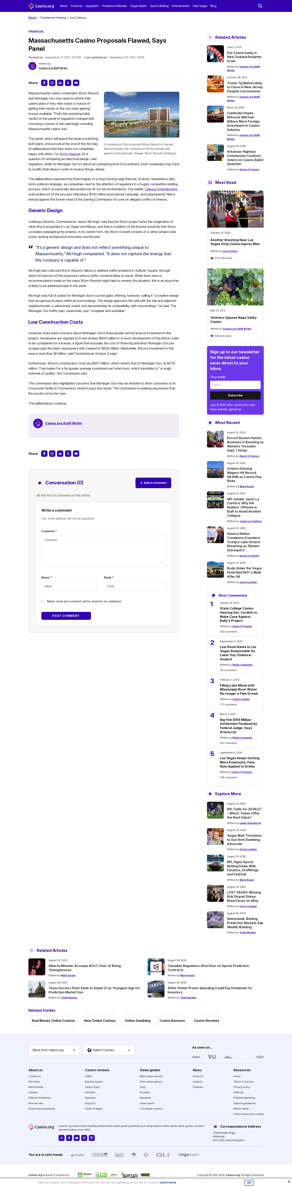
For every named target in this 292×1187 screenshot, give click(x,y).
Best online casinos (151, 1076)
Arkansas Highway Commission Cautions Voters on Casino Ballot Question (245, 158)
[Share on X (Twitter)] (68, 83)
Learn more (168, 1182)
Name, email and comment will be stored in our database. (84, 601)
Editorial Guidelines (39, 1097)
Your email (217, 377)
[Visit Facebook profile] (69, 1138)
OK (249, 1182)
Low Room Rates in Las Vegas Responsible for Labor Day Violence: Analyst (238, 653)
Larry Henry (230, 251)
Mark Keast (247, 486)
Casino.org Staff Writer (53, 68)
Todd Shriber (248, 932)
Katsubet (90, 1097)
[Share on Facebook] (44, 83)
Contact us (34, 1076)
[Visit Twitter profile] (62, 1138)
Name (46, 577)
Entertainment (181, 6)
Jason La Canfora (251, 521)
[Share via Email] (76, 83)
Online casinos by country (249, 1114)
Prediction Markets (114, 6)
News (64, 6)
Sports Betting (159, 6)
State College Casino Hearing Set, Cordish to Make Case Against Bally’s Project (238, 614)
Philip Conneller (242, 664)
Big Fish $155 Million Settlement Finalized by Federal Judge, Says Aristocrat (238, 726)
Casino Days (92, 1087)
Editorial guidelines (245, 1103)
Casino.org (233, 1174)
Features (198, 1087)
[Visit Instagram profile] (84, 1138)
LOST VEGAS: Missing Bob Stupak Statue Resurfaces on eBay (244, 896)
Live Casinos (78, 17)
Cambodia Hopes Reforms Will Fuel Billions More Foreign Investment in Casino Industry (243, 121)
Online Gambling (137, 1021)
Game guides (150, 1070)
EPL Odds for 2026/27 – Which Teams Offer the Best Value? (244, 813)
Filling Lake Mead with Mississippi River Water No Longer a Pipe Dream (239, 689)
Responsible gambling (41, 1108)
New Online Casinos (100, 1021)
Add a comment (153, 483)
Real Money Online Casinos (53, 1021)
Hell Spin (90, 1092)
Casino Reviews (206, 1021)
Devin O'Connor (249, 169)
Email (108, 577)
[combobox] (53, 1050)
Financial (76, 6)
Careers (33, 1092)
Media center (241, 1108)
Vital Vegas (200, 6)
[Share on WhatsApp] (52, 83)
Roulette (145, 1092)
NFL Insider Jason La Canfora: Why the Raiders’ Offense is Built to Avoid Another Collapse (244, 507)
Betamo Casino (94, 1081)
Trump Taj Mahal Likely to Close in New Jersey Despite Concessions (245, 87)
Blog (214, 6)
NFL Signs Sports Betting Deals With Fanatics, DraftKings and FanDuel (243, 868)
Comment (49, 531)
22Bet (88, 1076)
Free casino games (151, 1081)
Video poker (147, 1103)
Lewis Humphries (250, 823)
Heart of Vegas (93, 1108)
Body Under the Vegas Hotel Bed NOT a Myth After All (244, 572)
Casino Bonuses (172, 1021)
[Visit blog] (92, 1138)
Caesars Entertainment (161, 189)
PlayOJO (90, 1103)
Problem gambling (244, 1097)
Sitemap (238, 1092)
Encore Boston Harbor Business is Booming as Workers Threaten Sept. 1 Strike (245, 444)
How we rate (35, 1103)
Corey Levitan (248, 582)
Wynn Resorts (70, 154)
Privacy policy (242, 1087)
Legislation (92, 6)
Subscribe (235, 395)
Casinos (197, 1081)
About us (35, 1070)
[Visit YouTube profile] (77, 1138)
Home (237, 1076)
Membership (35, 1087)
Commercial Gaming (53, 17)
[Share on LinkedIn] (60, 83)
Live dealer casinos (151, 1108)
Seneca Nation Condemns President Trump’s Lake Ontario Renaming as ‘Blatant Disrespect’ (243, 542)
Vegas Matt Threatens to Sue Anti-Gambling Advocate (244, 840)
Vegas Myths (138, 6)
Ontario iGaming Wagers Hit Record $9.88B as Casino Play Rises (244, 474)
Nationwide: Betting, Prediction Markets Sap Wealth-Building (245, 923)
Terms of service (244, 1081)
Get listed (34, 1081)
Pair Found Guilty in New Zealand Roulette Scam (244, 57)
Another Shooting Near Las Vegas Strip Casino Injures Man (235, 242)
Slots (143, 1087)
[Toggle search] (260, 6)
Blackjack (145, 1097)
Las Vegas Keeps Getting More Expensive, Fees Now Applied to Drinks (239, 762)
